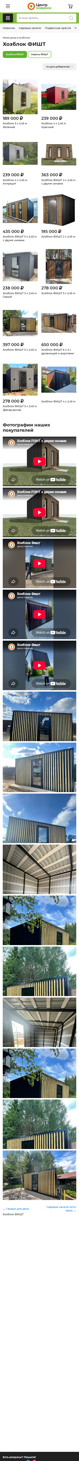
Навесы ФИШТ (39, 54)
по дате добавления (58, 66)
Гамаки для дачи (17, 1208)
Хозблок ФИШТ (15, 54)
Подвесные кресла (58, 28)
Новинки (9, 28)
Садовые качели (30, 28)
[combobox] (46, 18)
